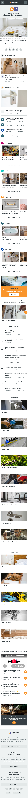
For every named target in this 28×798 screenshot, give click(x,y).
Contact (8, 792)
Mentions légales (17, 792)
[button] (26, 312)
